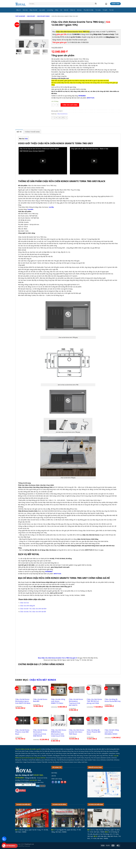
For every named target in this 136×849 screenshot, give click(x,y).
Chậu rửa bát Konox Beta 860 (40, 700)
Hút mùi (25, 10)
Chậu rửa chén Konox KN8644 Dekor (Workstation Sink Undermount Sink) (58, 733)
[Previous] (18, 34)
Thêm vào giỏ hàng (69, 105)
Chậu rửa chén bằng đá (27, 606)
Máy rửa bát (33, 10)
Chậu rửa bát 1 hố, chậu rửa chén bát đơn (33, 608)
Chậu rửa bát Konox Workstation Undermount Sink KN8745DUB (40, 733)
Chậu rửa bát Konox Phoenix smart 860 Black (22, 732)
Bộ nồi (66, 10)
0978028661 (20, 778)
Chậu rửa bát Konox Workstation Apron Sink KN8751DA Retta (22, 701)
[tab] (19, 132)
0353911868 (38, 775)
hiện (26, 138)
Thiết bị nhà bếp (20, 16)
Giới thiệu (54, 773)
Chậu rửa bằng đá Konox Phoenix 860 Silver (93, 732)
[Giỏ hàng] (106, 4)
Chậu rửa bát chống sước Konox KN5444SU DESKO (112, 732)
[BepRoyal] (20, 3)
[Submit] (95, 3)
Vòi (61, 10)
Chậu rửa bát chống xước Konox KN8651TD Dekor (58, 701)
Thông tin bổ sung (32, 132)
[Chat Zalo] (4, 838)
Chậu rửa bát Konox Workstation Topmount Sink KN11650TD (76, 702)
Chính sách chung (56, 779)
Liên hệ (53, 776)
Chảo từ (72, 10)
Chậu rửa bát (31, 16)
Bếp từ (18, 10)
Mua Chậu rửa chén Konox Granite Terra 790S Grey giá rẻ (57, 658)
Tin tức (111, 10)
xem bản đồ (33, 780)
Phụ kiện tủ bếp (88, 10)
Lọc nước (42, 10)
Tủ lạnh (105, 10)
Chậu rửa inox (24, 603)
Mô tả (19, 132)
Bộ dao (79, 10)
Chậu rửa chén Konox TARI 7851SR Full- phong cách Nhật (94, 701)
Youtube (30, 209)
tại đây (51, 207)
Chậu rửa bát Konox (43, 16)
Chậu (56, 10)
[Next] (45, 34)
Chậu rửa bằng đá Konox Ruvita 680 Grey (113, 700)
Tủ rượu (98, 10)
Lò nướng (50, 10)
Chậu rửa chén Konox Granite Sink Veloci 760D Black (76, 732)
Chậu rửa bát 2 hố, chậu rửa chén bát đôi (33, 611)
